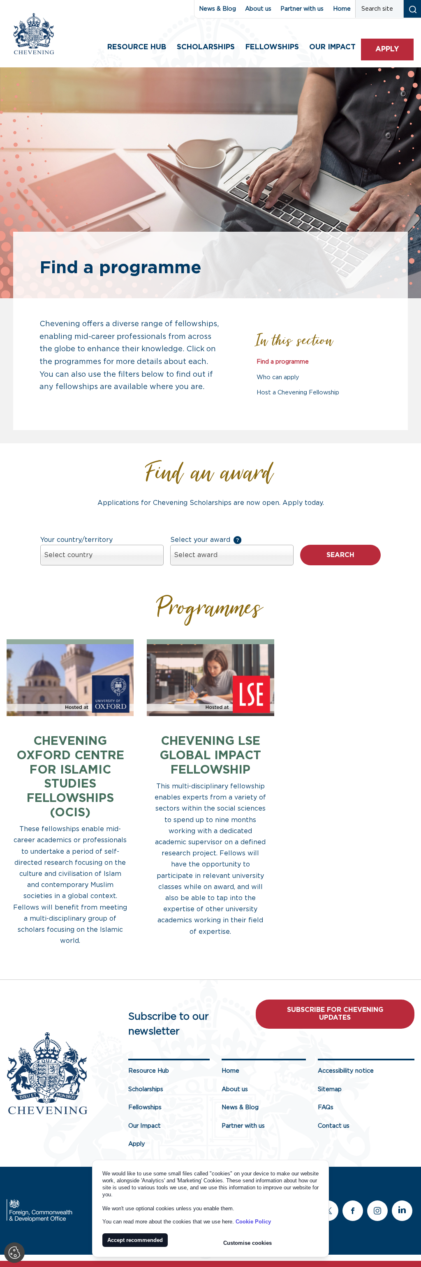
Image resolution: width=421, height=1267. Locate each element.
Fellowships (272, 47)
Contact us (333, 1126)
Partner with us (302, 9)
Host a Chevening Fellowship (298, 392)
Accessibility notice (346, 1071)
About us (258, 9)
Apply (387, 49)
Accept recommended (135, 1240)
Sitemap (330, 1089)
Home (342, 9)
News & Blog (217, 9)
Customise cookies (247, 1243)
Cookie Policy (253, 1222)
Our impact (332, 47)
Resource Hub (136, 47)
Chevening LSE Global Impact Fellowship (210, 755)
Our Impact (144, 1126)
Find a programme (283, 362)
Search (340, 555)
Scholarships (206, 47)
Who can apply (278, 377)
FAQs (325, 1107)
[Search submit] (412, 9)
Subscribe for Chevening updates (335, 1014)
